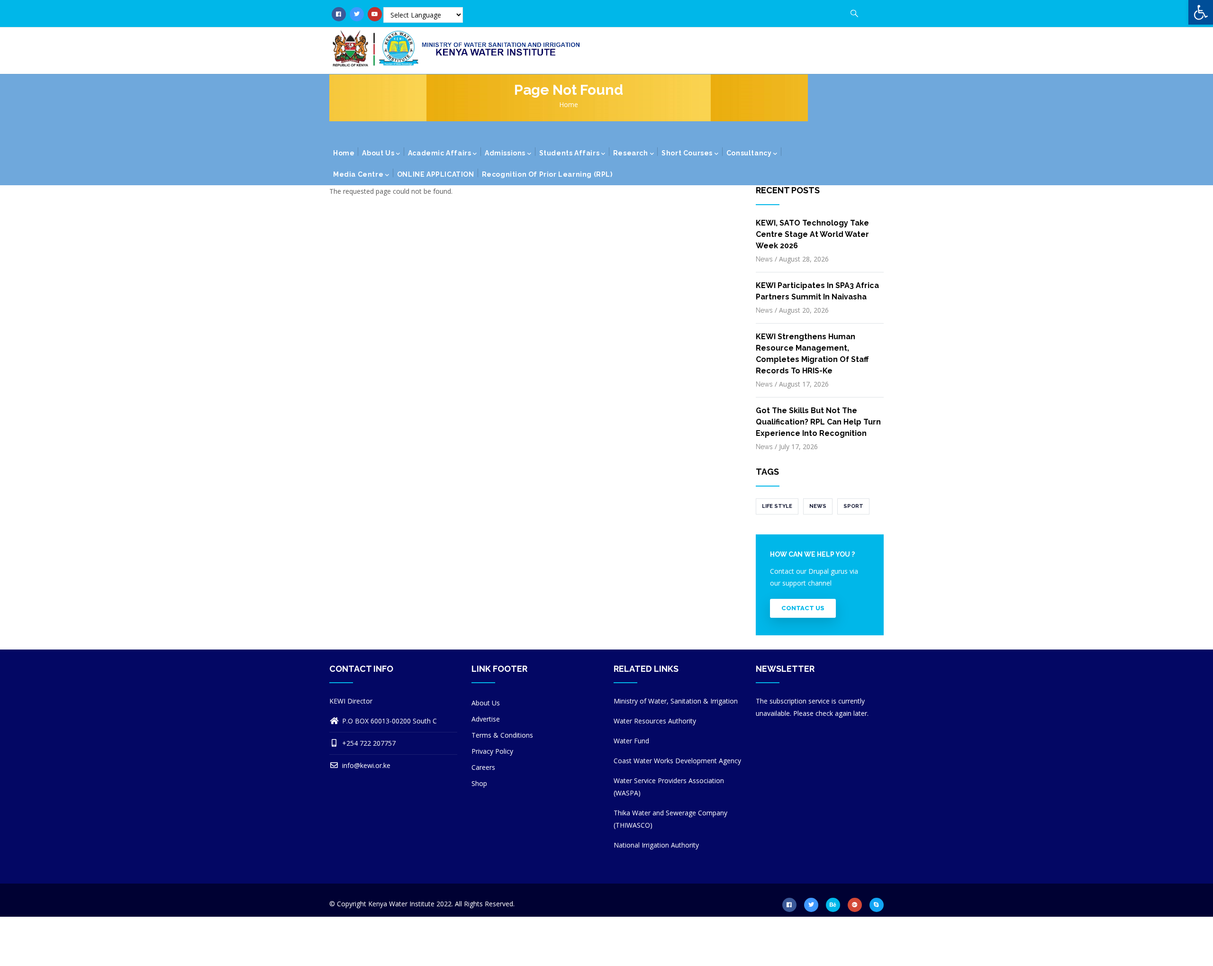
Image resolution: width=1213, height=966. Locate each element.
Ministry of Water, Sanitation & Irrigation (676, 700)
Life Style (777, 506)
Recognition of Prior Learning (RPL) (547, 174)
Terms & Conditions (502, 735)
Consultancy (749, 153)
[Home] (459, 49)
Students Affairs (569, 153)
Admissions (505, 153)
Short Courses (687, 153)
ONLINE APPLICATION (435, 174)
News (764, 259)
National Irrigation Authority (656, 844)
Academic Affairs (439, 153)
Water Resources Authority (655, 720)
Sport (853, 506)
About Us (378, 153)
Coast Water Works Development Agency (677, 760)
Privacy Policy (492, 751)
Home (568, 104)
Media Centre (358, 174)
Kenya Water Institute (401, 903)
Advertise (485, 718)
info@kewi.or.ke (365, 765)
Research (630, 153)
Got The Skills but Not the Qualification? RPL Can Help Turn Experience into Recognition (818, 422)
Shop (479, 783)
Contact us (802, 608)
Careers (483, 767)
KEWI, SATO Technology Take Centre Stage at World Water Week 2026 (812, 234)
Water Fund (631, 740)
